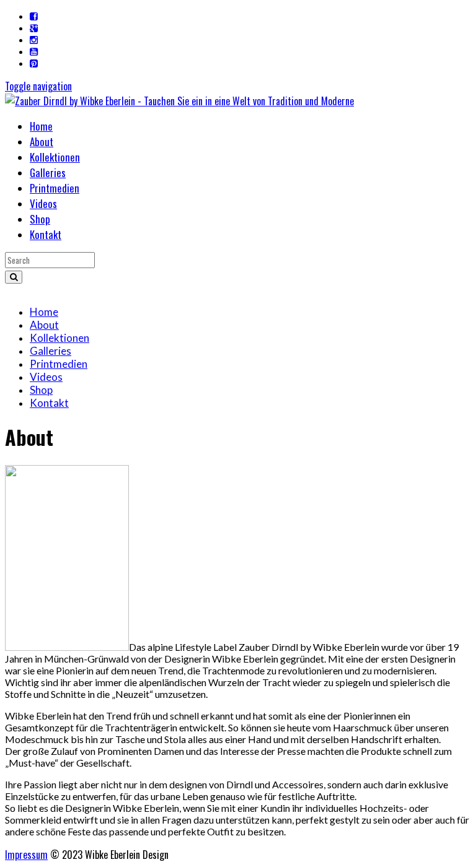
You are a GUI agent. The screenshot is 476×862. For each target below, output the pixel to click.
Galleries (48, 172)
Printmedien (54, 188)
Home (41, 126)
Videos (43, 203)
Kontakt (45, 234)
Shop (40, 219)
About (41, 141)
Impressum (26, 854)
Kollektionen (55, 157)
